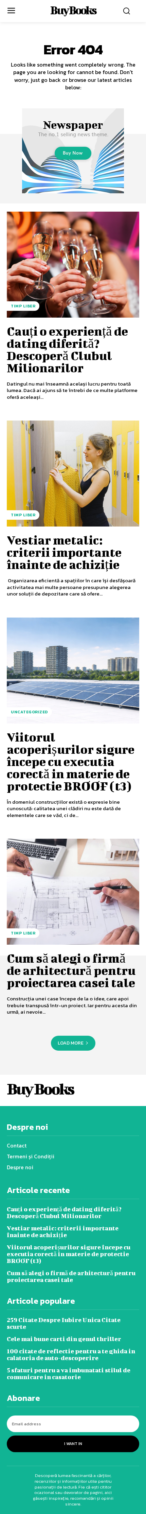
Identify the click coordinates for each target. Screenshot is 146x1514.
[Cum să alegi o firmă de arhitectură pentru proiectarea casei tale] (73, 892)
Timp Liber (23, 306)
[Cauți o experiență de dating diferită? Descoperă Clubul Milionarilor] (73, 265)
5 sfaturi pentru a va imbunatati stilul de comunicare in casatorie (68, 1374)
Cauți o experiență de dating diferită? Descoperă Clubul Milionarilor (67, 349)
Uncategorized (29, 712)
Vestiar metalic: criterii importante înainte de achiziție (64, 552)
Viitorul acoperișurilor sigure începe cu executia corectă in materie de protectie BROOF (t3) (70, 761)
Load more (71, 1043)
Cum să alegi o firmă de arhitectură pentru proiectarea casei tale (71, 970)
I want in (73, 1444)
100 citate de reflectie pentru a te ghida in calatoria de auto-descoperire (71, 1354)
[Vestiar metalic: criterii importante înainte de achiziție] (73, 474)
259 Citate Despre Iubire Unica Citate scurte (64, 1323)
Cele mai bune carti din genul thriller (64, 1338)
